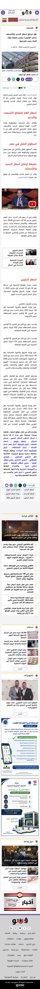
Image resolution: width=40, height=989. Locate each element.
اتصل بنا (24, 977)
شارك (28, 79)
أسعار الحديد (32, 95)
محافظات (10, 938)
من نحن (33, 977)
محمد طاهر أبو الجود (27, 74)
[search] (3, 12)
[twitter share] (18, 79)
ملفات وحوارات (27, 960)
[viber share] (6, 485)
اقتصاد (7, 933)
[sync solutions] (20, 986)
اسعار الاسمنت (28, 493)
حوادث (18, 938)
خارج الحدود (30, 944)
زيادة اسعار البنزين (13, 493)
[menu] (37, 12)
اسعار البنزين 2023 (13, 497)
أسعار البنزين (23, 177)
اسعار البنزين (29, 497)
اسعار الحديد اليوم (13, 489)
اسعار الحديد (29, 489)
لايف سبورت (20, 971)
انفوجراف (11, 955)
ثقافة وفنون (28, 938)
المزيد (20, 668)
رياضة (15, 933)
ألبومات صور (28, 955)
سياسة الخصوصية (11, 977)
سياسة (22, 933)
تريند (19, 955)
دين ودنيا (15, 949)
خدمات (20, 944)
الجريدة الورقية (13, 960)
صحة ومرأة (25, 949)
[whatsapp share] (13, 79)
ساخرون (6, 949)
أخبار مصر (31, 933)
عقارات (34, 949)
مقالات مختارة (10, 944)
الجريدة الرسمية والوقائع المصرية (20, 966)
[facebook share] (22, 79)
